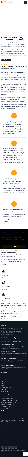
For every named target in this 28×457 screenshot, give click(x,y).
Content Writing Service (6, 394)
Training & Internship (6, 387)
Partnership (3, 381)
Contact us (3, 389)
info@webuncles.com (9, 417)
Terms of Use (4, 443)
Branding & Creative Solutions (9, 358)
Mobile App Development (7, 398)
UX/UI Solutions (4, 408)
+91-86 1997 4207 (10, 413)
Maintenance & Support (8, 365)
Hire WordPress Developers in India (9, 400)
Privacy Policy (12, 443)
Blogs (2, 385)
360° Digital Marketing (7, 344)
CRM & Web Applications (8, 351)
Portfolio (3, 383)
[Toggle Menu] (25, 2)
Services (3, 377)
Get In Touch (14, 246)
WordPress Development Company (9, 402)
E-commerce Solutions (6, 406)
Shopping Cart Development (7, 404)
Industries (3, 379)
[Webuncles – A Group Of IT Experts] (7, 2)
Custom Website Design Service (8, 396)
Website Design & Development (10, 338)
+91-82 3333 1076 (9, 415)
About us (3, 375)
